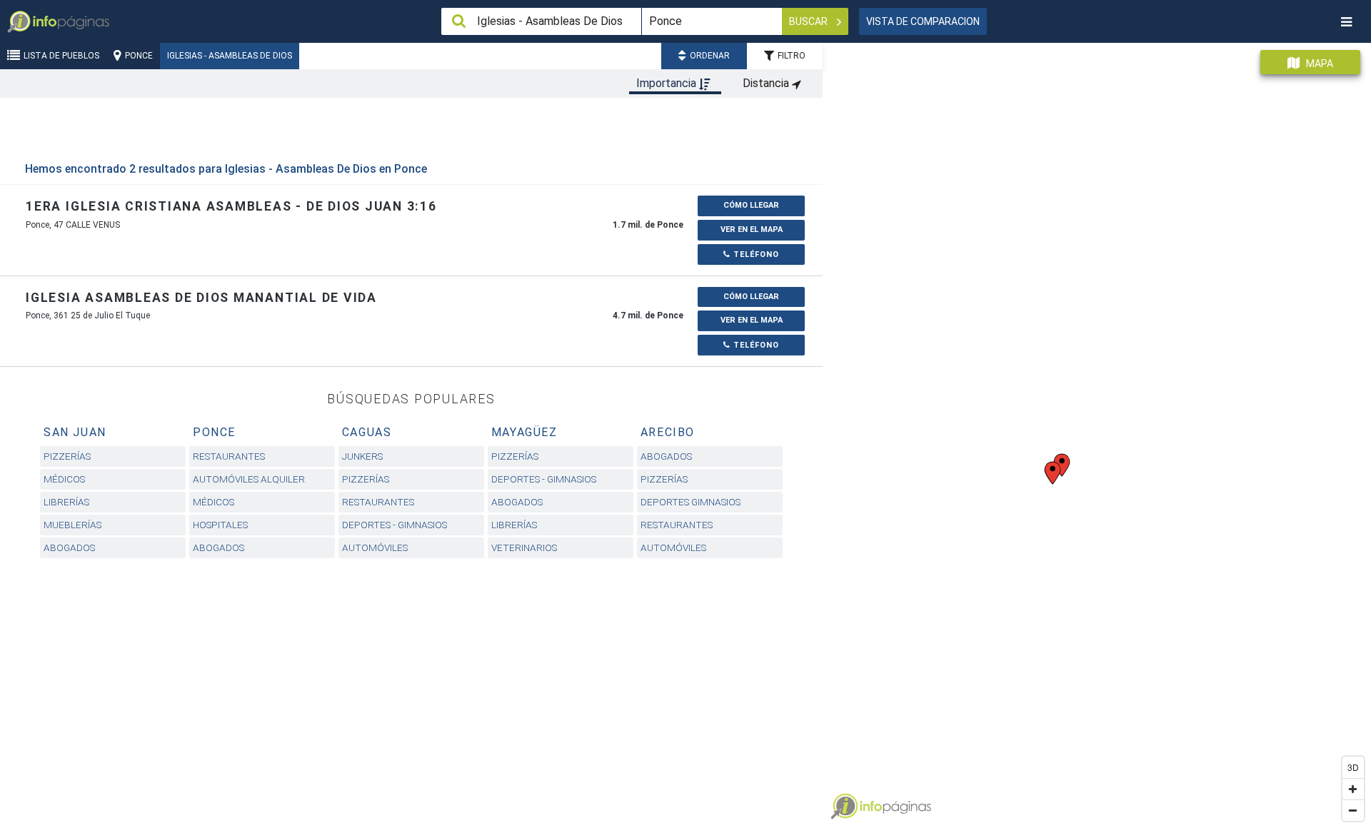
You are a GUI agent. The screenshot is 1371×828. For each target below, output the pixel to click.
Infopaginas (844, 806)
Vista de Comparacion (923, 21)
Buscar (809, 21)
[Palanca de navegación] (1346, 22)
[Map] (1097, 430)
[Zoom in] (1353, 788)
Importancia (667, 83)
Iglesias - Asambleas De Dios (229, 56)
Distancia (767, 83)
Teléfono (754, 254)
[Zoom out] (1353, 810)
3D (1353, 767)
